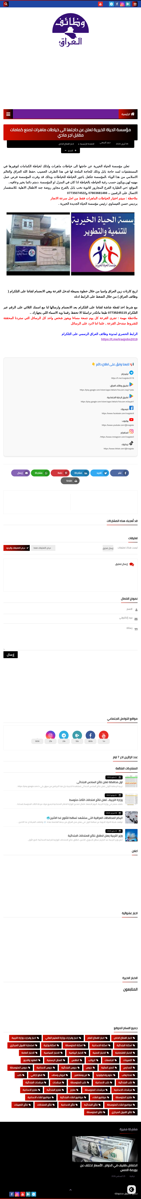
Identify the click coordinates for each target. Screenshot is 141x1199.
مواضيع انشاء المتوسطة (119, 1104)
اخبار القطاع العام (96, 1038)
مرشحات (57, 1082)
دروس (89, 1067)
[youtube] (100, 4)
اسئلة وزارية (50, 1045)
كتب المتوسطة (78, 1082)
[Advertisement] (70, 80)
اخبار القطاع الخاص (66, 144)
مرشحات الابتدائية (34, 1082)
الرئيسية (126, 114)
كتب (19, 1075)
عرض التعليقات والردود (15, 548)
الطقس (75, 1060)
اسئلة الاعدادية (99, 1045)
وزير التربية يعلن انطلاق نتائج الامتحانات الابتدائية (95, 835)
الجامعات (109, 1060)
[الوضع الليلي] (131, 1189)
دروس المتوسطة (18, 1067)
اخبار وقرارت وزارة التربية (24, 1038)
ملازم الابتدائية (54, 1090)
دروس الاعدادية (44, 1067)
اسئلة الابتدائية (124, 1045)
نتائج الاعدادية (68, 1104)
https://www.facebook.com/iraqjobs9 (118, 413)
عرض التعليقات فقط (42, 548)
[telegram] (111, 4)
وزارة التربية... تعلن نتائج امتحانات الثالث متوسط (96, 799)
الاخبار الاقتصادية (123, 1052)
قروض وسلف (58, 1075)
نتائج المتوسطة (94, 1112)
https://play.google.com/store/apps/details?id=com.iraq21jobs (107, 390)
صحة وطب (127, 1075)
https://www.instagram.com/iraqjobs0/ (117, 437)
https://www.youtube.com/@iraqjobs (118, 425)
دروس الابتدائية (69, 1067)
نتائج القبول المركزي (122, 1112)
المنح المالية (107, 1067)
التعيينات (127, 1060)
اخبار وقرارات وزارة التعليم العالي (61, 1038)
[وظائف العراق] (70, 31)
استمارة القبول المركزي (22, 1045)
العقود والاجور (30, 1060)
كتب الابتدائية (125, 1082)
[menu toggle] (135, 4)
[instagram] (122, 4)
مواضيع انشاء (99, 1097)
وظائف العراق (104, 1193)
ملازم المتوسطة (124, 1097)
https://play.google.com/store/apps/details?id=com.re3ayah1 (107, 402)
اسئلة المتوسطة (74, 1045)
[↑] (70, 1189)
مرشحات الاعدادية (123, 1090)
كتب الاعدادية (102, 1082)
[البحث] (6, 4)
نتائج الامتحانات (44, 1104)
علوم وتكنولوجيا (104, 1075)
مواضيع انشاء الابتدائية (71, 1097)
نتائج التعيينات (21, 1104)
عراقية (132, 1176)
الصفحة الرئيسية (87, 144)
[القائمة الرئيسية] (8, 114)
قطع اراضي (36, 1075)
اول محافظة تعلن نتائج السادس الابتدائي (100, 782)
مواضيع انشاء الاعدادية (39, 1097)
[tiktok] (106, 4)
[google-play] (128, 4)
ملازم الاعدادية (30, 1090)
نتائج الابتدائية (91, 1104)
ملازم (72, 1090)
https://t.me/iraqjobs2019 (119, 339)
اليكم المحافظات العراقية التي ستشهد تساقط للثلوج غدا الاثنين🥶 (84, 817)
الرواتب (91, 1060)
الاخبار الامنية (99, 1052)
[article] (38, 502)
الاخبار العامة (28, 1052)
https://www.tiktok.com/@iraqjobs (119, 449)
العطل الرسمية (54, 1060)
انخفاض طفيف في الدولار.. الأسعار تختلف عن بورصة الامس (109, 1167)
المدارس (127, 1067)
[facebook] (117, 4)
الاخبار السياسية (52, 1052)
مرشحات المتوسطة (95, 1090)
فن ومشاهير (80, 1075)
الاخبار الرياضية (76, 1052)
